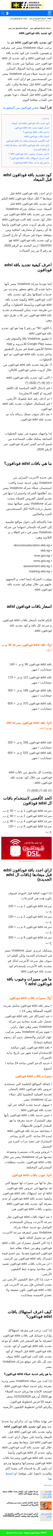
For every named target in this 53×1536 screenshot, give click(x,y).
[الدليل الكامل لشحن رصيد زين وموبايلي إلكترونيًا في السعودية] (46, 1505)
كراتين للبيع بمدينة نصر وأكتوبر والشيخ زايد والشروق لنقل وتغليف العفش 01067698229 (20, 1515)
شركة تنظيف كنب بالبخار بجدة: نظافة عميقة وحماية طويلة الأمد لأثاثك (20, 1492)
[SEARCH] (2, 13)
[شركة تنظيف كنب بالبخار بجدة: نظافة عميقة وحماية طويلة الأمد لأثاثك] (46, 1494)
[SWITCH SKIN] (7, 13)
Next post (48, 1485)
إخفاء (46, 119)
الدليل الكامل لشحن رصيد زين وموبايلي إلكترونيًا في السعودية (22, 1503)
